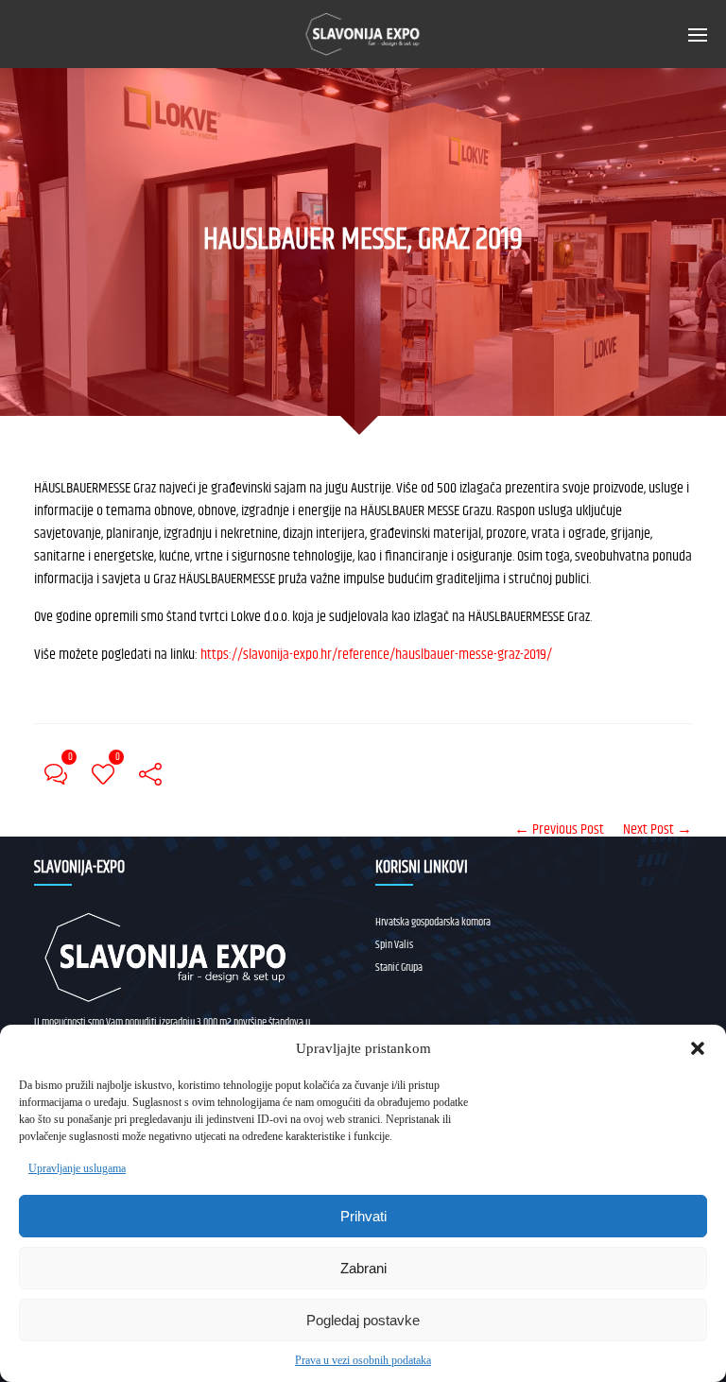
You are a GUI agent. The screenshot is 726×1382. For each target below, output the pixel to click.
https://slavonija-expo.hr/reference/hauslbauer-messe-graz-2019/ (376, 654)
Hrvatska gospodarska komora (433, 922)
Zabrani (363, 1268)
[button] (697, 1048)
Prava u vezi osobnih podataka (363, 1360)
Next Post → (657, 829)
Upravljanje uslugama (77, 1168)
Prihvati (363, 1216)
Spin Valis (394, 945)
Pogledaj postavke (363, 1320)
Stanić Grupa (399, 967)
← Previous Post (559, 829)
